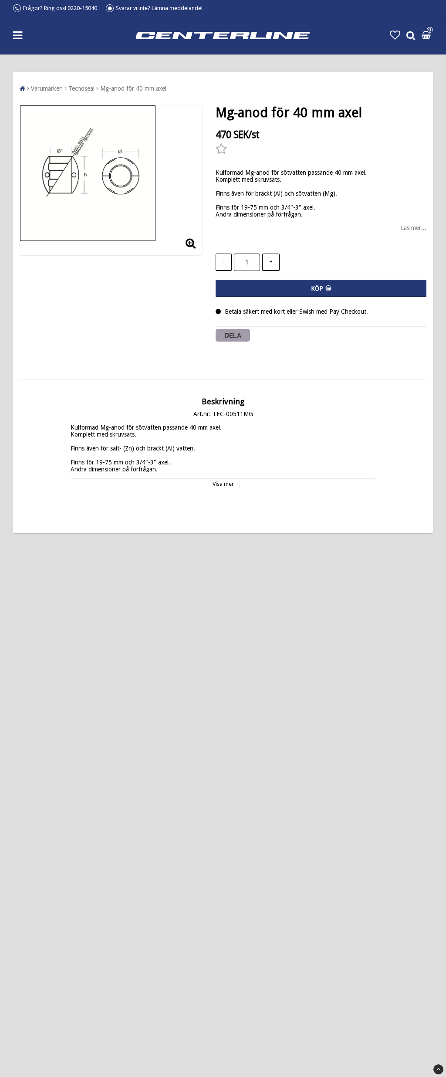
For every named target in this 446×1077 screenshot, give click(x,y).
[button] (395, 35)
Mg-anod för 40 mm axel (133, 88)
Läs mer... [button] (413, 227)
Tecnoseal (81, 88)
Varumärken (47, 88)
